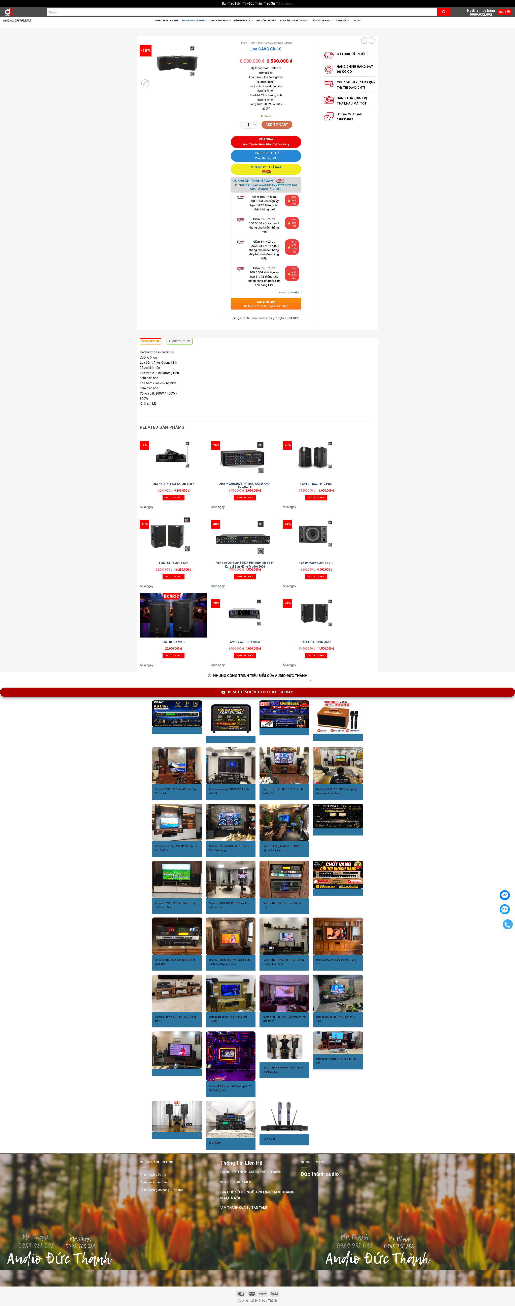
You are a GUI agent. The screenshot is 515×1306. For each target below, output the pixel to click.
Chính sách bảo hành (154, 1182)
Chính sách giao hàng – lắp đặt (161, 1190)
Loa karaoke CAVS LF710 (316, 563)
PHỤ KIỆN (341, 20)
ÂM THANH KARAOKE (193, 20)
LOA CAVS (293, 318)
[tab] (150, 342)
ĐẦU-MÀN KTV (242, 20)
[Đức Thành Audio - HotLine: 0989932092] (22, 12)
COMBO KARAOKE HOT (166, 20)
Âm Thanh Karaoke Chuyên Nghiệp (271, 42)
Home (243, 42)
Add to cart (277, 124)
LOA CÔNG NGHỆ (265, 20)
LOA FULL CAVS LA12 (173, 563)
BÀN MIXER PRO (321, 20)
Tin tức (357, 20)
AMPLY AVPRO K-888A (245, 642)
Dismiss (287, 3)
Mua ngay (146, 507)
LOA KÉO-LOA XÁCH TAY (293, 20)
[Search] (443, 12)
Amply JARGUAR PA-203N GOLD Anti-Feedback (244, 485)
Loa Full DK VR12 (173, 642)
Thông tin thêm (179, 341)
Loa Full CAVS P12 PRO (316, 484)
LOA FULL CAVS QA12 (316, 642)
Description (150, 341)
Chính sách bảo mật (153, 1174)
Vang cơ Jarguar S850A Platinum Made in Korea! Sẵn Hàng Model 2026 (245, 564)
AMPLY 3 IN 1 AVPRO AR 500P (173, 484)
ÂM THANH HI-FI (219, 20)
